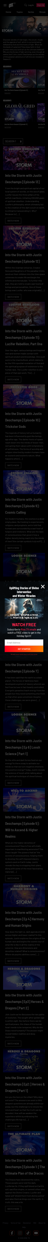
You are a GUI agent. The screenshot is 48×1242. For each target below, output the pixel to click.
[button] (42, 586)
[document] (24, 621)
